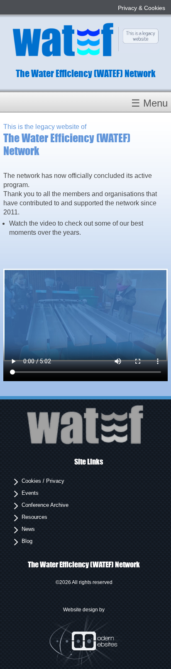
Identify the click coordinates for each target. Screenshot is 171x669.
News (28, 529)
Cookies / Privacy (43, 481)
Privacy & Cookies (141, 8)
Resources (34, 517)
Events (30, 493)
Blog (27, 541)
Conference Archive (45, 505)
